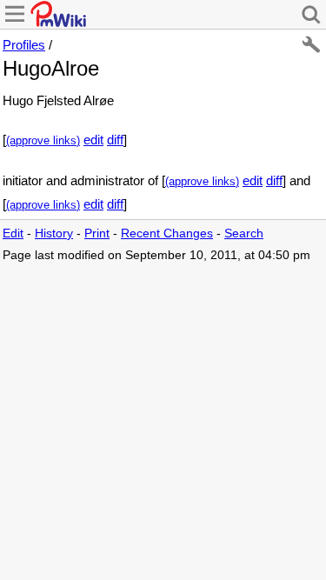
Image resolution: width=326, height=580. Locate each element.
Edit (13, 233)
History (54, 233)
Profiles (24, 44)
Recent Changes (167, 233)
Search (243, 233)
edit (93, 139)
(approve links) (43, 141)
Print (97, 233)
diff (115, 139)
